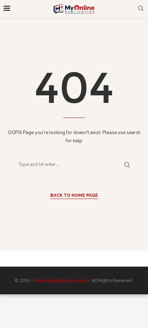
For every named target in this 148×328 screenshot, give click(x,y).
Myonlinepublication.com (61, 280)
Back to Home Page (74, 195)
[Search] (140, 9)
